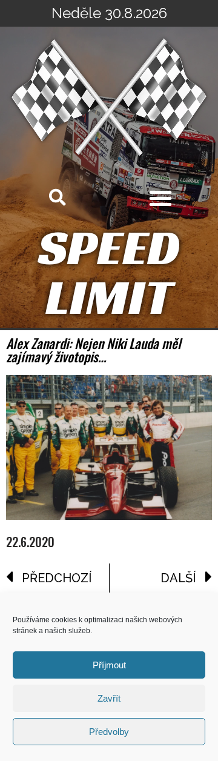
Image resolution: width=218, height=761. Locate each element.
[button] (160, 198)
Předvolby (109, 731)
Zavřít (109, 698)
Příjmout (109, 665)
